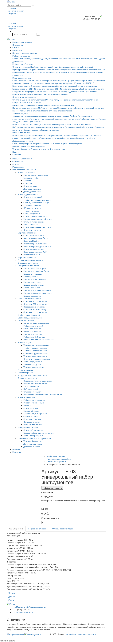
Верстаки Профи (65, 80)
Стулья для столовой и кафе (71, 66)
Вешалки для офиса (85, 138)
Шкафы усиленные (32, 91)
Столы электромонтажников (43, 86)
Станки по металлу (32, 391)
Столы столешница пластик (83, 69)
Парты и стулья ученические (25, 108)
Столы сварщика (35, 124)
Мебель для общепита (22, 64)
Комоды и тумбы (44, 58)
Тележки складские (32, 364)
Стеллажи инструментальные (66, 118)
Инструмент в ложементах (53, 127)
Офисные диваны (68, 138)
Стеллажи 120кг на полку (34, 309)
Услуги (11, 599)
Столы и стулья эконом (41, 72)
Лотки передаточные (40, 149)
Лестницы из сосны (90, 58)
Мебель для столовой (48, 108)
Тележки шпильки (46, 69)
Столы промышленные (22, 80)
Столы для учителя (66, 108)
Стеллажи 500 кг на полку (47, 99)
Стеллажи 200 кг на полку (24, 99)
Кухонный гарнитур (32, 205)
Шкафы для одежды (70, 88)
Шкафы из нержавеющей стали (37, 219)
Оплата (11, 592)
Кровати (55, 58)
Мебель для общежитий (23, 105)
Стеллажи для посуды (33, 230)
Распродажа (18, 50)
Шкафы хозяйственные (51, 91)
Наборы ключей (87, 127)
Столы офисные (69, 135)
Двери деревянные (32, 191)
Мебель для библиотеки (30, 110)
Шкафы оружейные (59, 94)
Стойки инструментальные (35, 353)
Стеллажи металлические (24, 97)
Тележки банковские (21, 149)
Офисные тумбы (34, 138)
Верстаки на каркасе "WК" (65, 83)
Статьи (15, 47)
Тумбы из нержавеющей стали (45, 66)
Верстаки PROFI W (85, 83)
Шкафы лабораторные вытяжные (47, 143)
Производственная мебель (24, 53)
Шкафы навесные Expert (23, 88)
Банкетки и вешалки (84, 108)
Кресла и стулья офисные (35, 413)
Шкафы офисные (84, 135)
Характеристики (16, 528)
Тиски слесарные (72, 127)
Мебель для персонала (23, 135)
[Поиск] (33, 5)
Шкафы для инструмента (34, 279)
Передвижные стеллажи (70, 99)
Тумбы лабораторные (72, 143)
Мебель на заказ (19, 124)
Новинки (16, 151)
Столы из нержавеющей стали (80, 72)
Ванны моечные (59, 72)
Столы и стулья (75, 58)
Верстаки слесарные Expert (45, 80)
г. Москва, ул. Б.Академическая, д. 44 (31, 606)
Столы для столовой (21, 66)
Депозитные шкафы (58, 149)
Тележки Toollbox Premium (73, 116)
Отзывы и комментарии (62, 528)
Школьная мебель (66, 105)
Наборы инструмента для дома (26, 127)
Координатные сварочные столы (57, 124)
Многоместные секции (44, 135)
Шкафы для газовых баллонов (37, 290)
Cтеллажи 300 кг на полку (29, 102)
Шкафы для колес (70, 91)
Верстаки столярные (21, 86)
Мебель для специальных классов (56, 110)
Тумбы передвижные (89, 118)
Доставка (12, 596)
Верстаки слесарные (21, 77)
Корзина (12, 8)
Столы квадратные (62, 69)
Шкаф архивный (86, 88)
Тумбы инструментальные (49, 116)
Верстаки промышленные (85, 80)
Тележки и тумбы (20, 113)
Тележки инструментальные (25, 116)
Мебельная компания (22, 42)
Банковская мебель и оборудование (28, 146)
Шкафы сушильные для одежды (35, 94)
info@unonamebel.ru (23, 612)
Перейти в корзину (15, 10)
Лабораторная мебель (22, 140)
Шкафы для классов (32, 334)
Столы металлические (44, 83)
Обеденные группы (29, 69)
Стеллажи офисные (51, 138)
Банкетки (58, 135)
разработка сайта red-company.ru (81, 634)
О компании (17, 44)
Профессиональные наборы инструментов (39, 129)
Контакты (16, 154)
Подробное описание (38, 528)
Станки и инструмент (81, 124)
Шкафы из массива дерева (24, 58)
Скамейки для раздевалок (46, 105)
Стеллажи (63, 58)
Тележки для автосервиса (41, 118)
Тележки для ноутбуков (31, 121)
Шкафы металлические (86, 86)
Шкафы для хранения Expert (48, 88)
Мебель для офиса (21, 132)
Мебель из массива (21, 55)
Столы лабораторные (22, 143)
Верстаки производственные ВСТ (38, 246)
